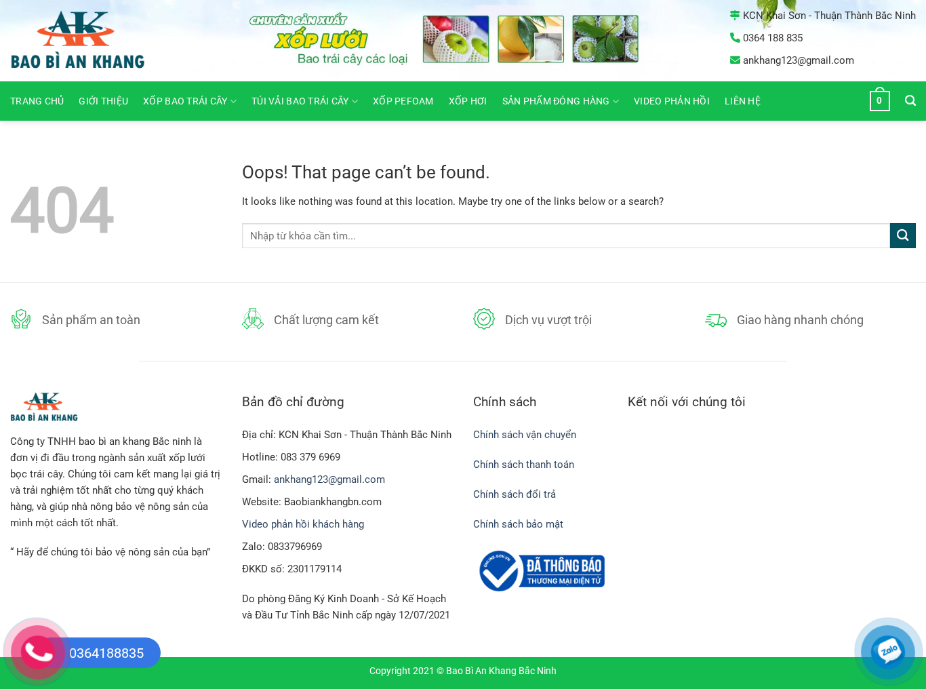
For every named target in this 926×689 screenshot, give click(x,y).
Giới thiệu (103, 101)
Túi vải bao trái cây (299, 101)
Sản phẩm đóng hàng (556, 101)
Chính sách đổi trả (516, 494)
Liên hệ (743, 101)
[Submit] (903, 235)
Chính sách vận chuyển (524, 435)
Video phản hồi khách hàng (303, 524)
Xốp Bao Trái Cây (185, 101)
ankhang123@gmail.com (329, 479)
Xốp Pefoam (403, 101)
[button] (880, 101)
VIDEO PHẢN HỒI (672, 101)
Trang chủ (37, 101)
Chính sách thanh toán (523, 464)
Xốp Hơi (468, 101)
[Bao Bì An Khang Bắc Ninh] (95, 40)
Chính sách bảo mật (518, 524)
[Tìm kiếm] (910, 101)
